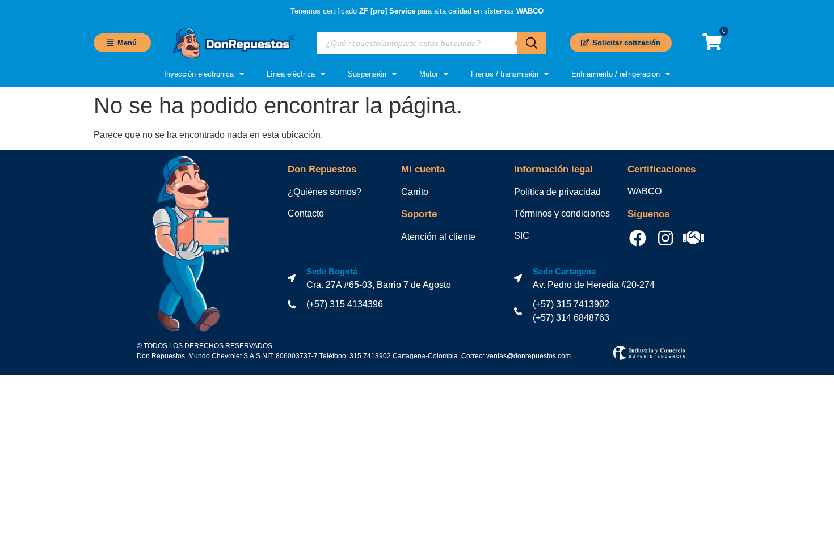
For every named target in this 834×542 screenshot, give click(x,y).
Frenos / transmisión (504, 74)
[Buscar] (531, 43)
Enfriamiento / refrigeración (615, 74)
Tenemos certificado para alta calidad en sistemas (417, 11)
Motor (428, 74)
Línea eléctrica (291, 74)
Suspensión (367, 74)
